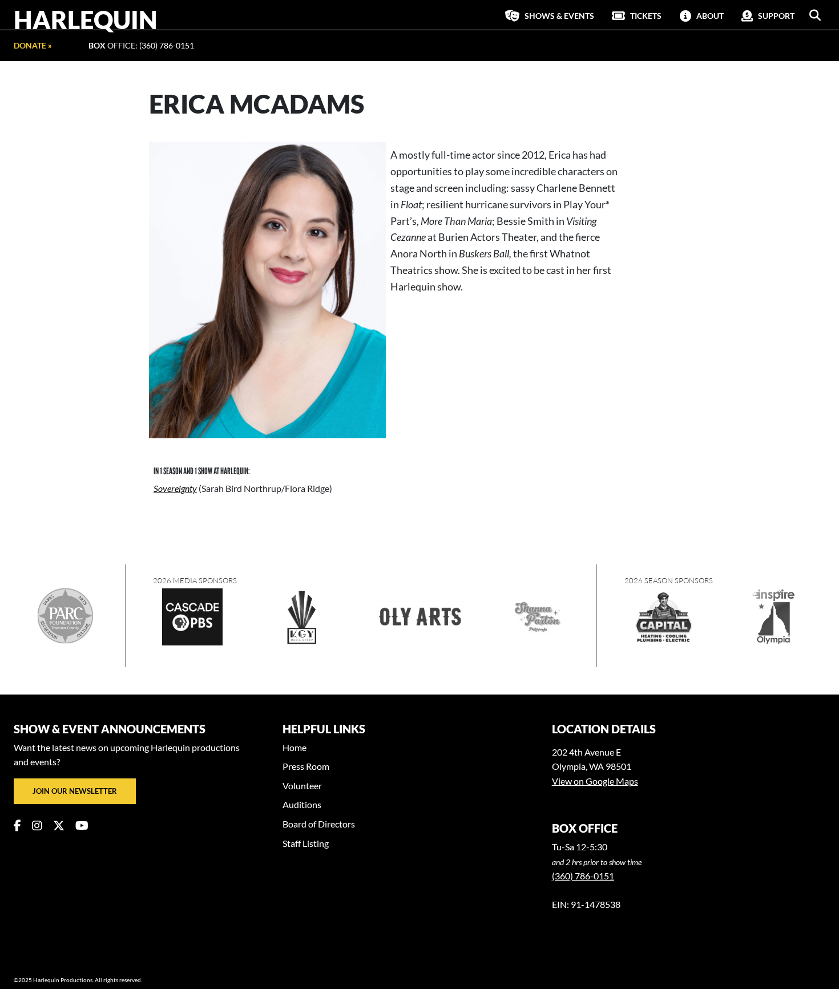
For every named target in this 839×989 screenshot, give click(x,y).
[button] (815, 15)
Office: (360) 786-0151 (141, 45)
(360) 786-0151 (583, 875)
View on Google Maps (595, 781)
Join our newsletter (75, 791)
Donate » (33, 45)
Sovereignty (175, 488)
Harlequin (86, 19)
